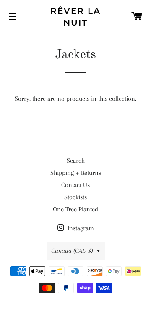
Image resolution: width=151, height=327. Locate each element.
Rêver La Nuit (75, 17)
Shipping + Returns (75, 172)
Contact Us (75, 185)
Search (76, 160)
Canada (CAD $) (72, 250)
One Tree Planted (75, 209)
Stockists (75, 197)
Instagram (80, 228)
